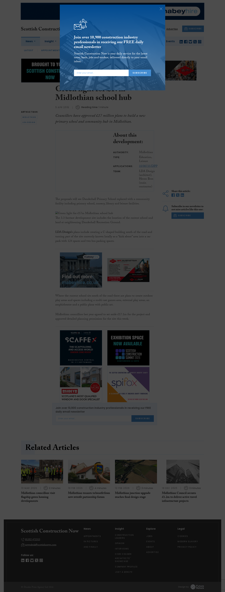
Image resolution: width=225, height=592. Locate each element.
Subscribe (140, 72)
